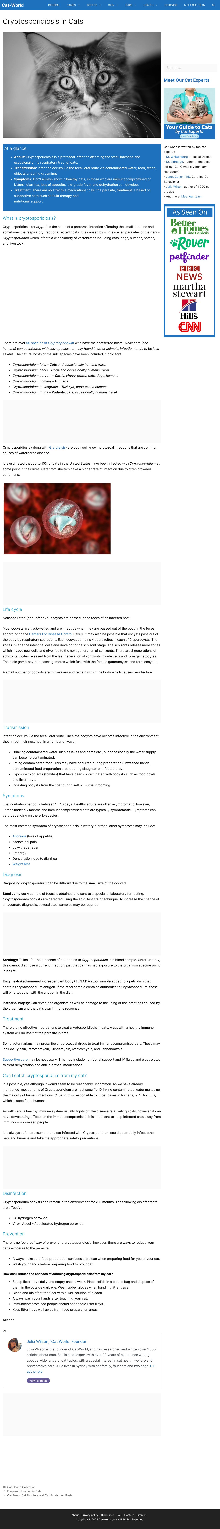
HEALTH (148, 5)
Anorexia (19, 836)
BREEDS (92, 5)
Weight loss (21, 864)
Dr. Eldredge (174, 161)
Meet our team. (191, 196)
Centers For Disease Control (50, 634)
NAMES (71, 5)
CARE (128, 5)
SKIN (111, 5)
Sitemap (141, 1515)
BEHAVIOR (171, 5)
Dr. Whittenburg (177, 156)
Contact (129, 1515)
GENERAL (54, 5)
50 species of (50, 343)
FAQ (119, 1515)
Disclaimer (107, 1515)
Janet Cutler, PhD (178, 176)
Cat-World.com (108, 1519)
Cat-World (13, 5)
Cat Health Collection (21, 1487)
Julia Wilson (174, 186)
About (75, 1515)
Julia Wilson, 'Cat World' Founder (56, 1341)
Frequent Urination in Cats (24, 1491)
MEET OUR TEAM (194, 5)
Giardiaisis (57, 447)
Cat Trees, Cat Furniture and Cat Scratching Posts (40, 1495)
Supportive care (15, 1060)
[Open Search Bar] (213, 5)
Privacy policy (89, 1515)
